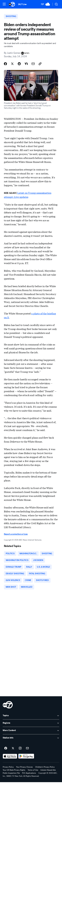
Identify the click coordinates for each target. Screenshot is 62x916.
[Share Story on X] (12, 63)
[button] (4, 4)
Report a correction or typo (16, 534)
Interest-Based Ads (48, 770)
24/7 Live (22, 4)
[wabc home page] (8, 704)
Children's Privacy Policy (45, 767)
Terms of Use (33, 770)
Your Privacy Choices (24, 767)
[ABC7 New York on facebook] (6, 748)
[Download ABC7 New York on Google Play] (26, 756)
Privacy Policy (8, 767)
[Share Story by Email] (33, 63)
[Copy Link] (40, 63)
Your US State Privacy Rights (14, 770)
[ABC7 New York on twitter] (13, 748)
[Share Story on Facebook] (5, 63)
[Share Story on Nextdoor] (26, 63)
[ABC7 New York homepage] (12, 4)
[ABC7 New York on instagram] (20, 748)
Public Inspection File (11, 773)
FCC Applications (29, 773)
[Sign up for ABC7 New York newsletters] (27, 748)
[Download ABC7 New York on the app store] (10, 756)
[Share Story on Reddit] (19, 63)
